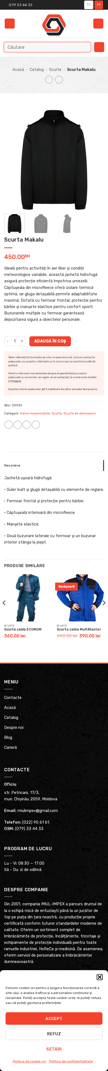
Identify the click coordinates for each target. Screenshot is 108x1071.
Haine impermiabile (35, 413)
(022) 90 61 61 (35, 822)
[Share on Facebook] (18, 425)
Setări (54, 1049)
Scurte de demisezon (79, 413)
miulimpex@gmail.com (37, 810)
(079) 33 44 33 (29, 828)
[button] (99, 977)
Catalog (37, 69)
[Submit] (85, 47)
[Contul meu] (98, 24)
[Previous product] (59, 79)
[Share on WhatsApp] (8, 425)
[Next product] (49, 79)
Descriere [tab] (12, 465)
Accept (54, 1018)
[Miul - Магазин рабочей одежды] (54, 25)
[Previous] (13, 160)
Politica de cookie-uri (29, 1061)
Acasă (18, 69)
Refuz (54, 1033)
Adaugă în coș (50, 341)
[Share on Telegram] (36, 425)
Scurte (55, 69)
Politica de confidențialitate (71, 1061)
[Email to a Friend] (26, 425)
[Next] (95, 160)
